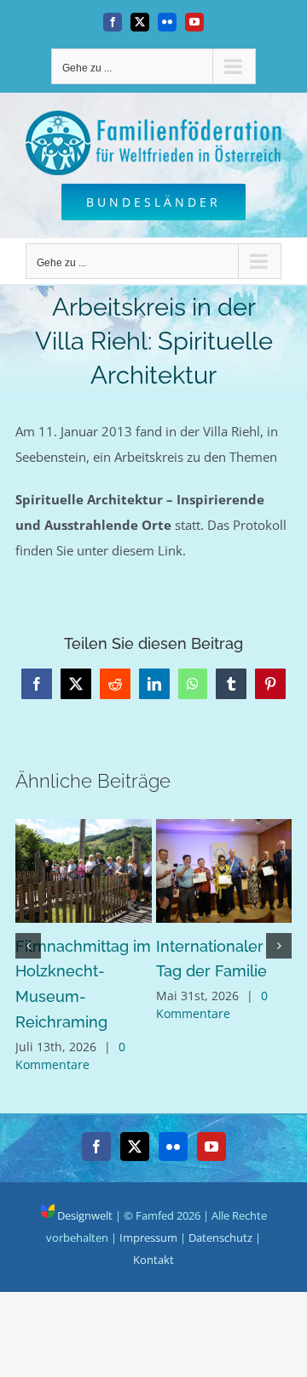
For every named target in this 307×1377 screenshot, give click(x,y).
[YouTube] (211, 1146)
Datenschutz (220, 1237)
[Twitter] (134, 1146)
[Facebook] (96, 1146)
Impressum (148, 1237)
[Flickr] (173, 1146)
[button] (28, 946)
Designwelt (84, 1215)
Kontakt (153, 1259)
